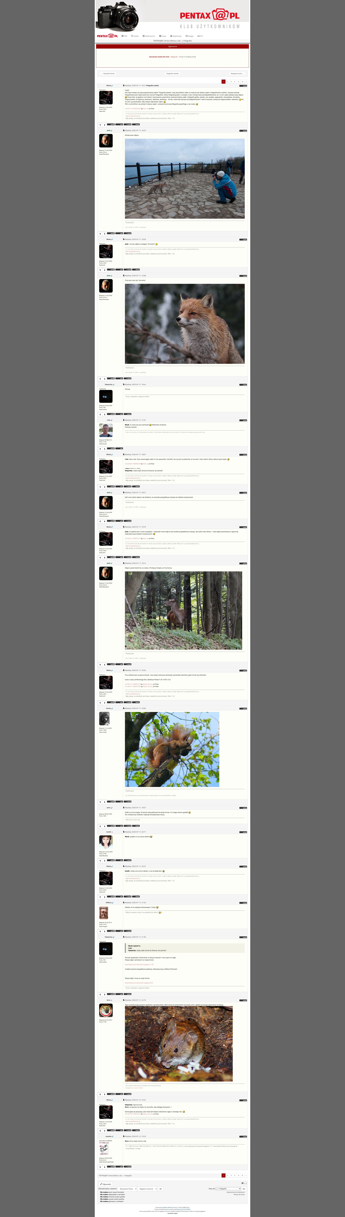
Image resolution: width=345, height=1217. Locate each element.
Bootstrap (180, 1209)
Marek (108, 85)
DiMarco (108, 902)
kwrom (108, 708)
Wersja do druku (239, 1194)
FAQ (125, 36)
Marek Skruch (147, 684)
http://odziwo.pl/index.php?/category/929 (139, 983)
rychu (109, 807)
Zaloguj (190, 36)
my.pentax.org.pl (172, 1213)
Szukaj (136, 36)
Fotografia (188, 40)
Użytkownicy (149, 36)
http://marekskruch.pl (133, 116)
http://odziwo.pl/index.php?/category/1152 (139, 964)
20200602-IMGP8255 (133, 464)
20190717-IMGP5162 (133, 686)
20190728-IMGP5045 (133, 1114)
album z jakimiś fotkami (137, 1088)
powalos (108, 1136)
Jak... (180, 40)
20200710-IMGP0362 (133, 108)
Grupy (163, 36)
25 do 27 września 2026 (187, 57)
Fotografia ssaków (172, 73)
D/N (201, 36)
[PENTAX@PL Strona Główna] (172, 16)
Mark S (145, 108)
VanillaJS (188, 1209)
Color (108, 420)
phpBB (164, 1207)
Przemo (175, 1207)
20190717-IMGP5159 (133, 684)
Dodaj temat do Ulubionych (236, 1192)
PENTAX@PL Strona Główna (164, 40)
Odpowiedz (106, 1184)
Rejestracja (176, 36)
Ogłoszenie (172, 46)
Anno (108, 1000)
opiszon (167, 1209)
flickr (204, 432)
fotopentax (108, 384)
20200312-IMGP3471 (133, 538)
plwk (108, 130)
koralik (108, 832)
